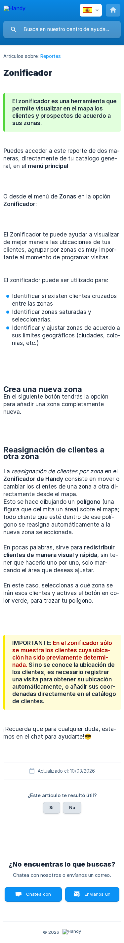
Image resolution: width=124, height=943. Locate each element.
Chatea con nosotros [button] (37, 896)
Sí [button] (51, 807)
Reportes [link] (50, 56)
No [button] (72, 807)
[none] (14, 9)
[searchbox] (62, 29)
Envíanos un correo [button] (97, 896)
